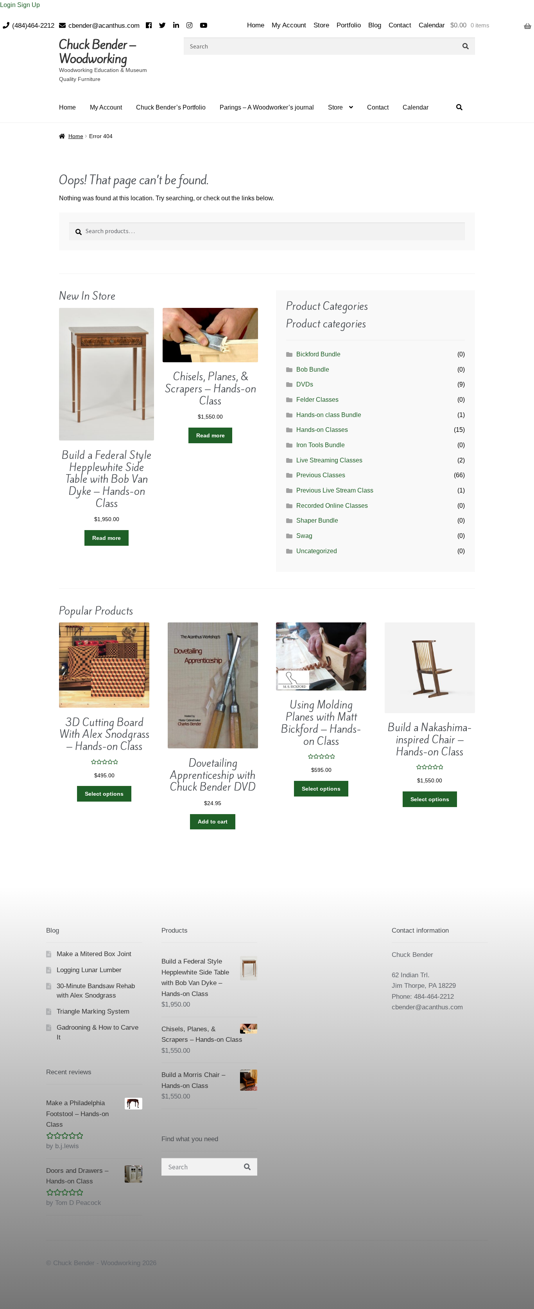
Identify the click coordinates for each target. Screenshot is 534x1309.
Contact (400, 25)
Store (321, 25)
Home (255, 25)
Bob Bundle (312, 369)
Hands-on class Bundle (328, 415)
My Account (289, 25)
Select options (104, 794)
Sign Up (28, 5)
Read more (106, 538)
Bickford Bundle (318, 354)
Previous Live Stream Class (334, 490)
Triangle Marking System (93, 1011)
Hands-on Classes (322, 429)
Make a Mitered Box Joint (94, 954)
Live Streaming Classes (329, 460)
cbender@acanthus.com (104, 25)
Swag (304, 535)
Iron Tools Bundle (320, 445)
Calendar (432, 25)
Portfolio (349, 25)
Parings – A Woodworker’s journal (267, 107)
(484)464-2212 (33, 25)
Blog (374, 25)
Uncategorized (316, 551)
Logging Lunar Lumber (89, 970)
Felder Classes (317, 399)
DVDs (304, 384)
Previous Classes (320, 475)
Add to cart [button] (213, 821)
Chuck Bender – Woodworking (97, 51)
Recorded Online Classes (332, 505)
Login (8, 5)
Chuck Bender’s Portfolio (171, 107)
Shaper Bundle (317, 520)
